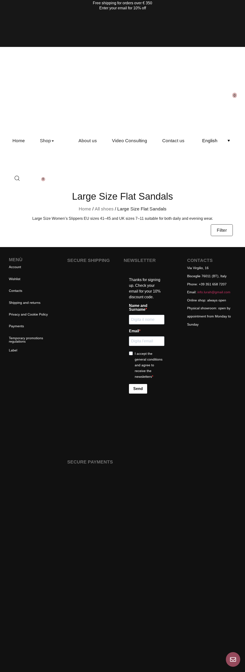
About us (87, 140)
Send (138, 389)
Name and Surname (138, 307)
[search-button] (167, 93)
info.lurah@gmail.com (213, 292)
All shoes (104, 208)
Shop (45, 140)
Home (18, 140)
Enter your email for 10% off (122, 8)
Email (134, 331)
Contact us (173, 140)
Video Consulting (129, 140)
